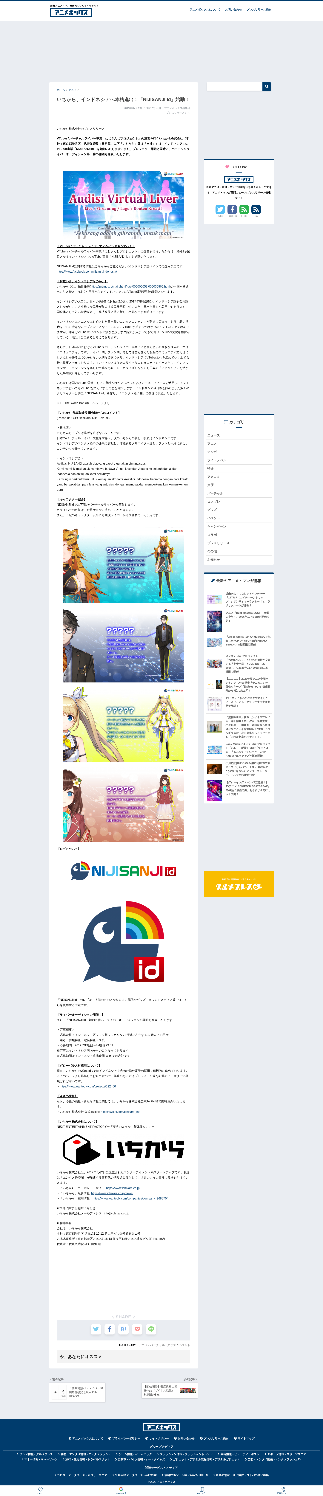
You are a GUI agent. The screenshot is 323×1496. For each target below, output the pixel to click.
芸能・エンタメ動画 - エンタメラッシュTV (274, 1459)
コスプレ (213, 501)
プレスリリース (218, 543)
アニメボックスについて (205, 9)
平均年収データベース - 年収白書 (136, 1475)
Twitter (220, 216)
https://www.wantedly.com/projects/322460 (88, 1086)
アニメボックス (166, 1482)
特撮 (210, 468)
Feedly (244, 216)
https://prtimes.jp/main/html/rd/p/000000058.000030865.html (130, 286)
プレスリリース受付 (259, 9)
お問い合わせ (233, 9)
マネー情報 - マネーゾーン (41, 1459)
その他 (212, 551)
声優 (210, 485)
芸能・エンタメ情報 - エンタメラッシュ (86, 1454)
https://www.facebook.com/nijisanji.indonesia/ (87, 271)
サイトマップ (246, 1438)
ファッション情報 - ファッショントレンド (186, 1454)
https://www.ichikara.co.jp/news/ (112, 1193)
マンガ (212, 452)
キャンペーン (216, 526)
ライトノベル (216, 460)
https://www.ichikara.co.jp (123, 1188)
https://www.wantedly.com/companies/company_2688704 (130, 1198)
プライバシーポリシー (126, 1438)
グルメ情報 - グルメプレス (36, 1454)
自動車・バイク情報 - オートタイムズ (141, 1459)
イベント (184, 1345)
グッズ (171, 1345)
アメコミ (213, 477)
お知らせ (213, 559)
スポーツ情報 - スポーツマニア (286, 1454)
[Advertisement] (161, 50)
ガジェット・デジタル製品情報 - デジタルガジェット (206, 1459)
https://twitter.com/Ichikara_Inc (120, 1111)
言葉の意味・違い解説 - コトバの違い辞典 (242, 1475)
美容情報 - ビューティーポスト (240, 1454)
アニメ (143, 1345)
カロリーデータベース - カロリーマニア (82, 1475)
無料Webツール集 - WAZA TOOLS (186, 1475)
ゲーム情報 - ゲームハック (135, 1454)
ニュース (213, 435)
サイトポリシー (159, 1438)
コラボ (212, 535)
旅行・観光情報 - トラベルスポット (87, 1459)
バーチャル (157, 1345)
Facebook (232, 216)
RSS (256, 216)
